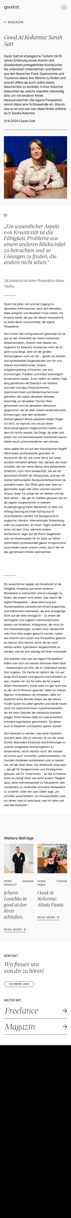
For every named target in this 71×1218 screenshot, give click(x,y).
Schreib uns (19, 984)
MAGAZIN (15, 22)
